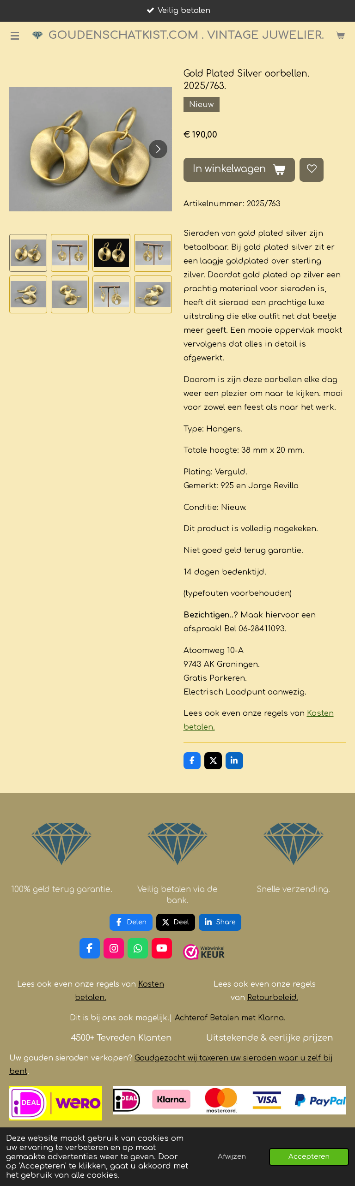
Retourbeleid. (272, 998)
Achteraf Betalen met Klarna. (230, 1018)
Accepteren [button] (309, 1157)
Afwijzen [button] (232, 1157)
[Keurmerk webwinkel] (204, 963)
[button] (28, 253)
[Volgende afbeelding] (158, 149)
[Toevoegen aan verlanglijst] (312, 170)
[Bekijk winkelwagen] (340, 35)
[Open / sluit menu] (15, 35)
